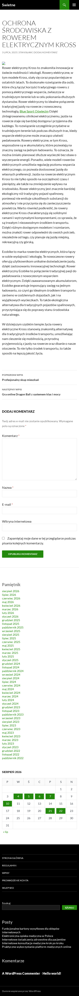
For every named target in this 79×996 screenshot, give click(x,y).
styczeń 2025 (10, 660)
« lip (5, 831)
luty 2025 (8, 656)
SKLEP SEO (8, 887)
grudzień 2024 (11, 663)
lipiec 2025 (9, 638)
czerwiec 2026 (11, 598)
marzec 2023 (10, 740)
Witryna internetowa (16, 521)
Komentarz (10, 436)
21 (50, 811)
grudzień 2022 (11, 750)
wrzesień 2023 (11, 718)
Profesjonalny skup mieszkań (20, 377)
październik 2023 (12, 714)
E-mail (7, 504)
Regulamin (9, 865)
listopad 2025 (10, 623)
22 (60, 811)
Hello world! (52, 973)
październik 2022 (12, 758)
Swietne (8, 5)
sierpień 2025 (10, 634)
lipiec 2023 (9, 725)
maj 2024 (8, 689)
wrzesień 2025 (11, 631)
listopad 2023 (10, 711)
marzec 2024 (10, 696)
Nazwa (7, 487)
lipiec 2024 (9, 681)
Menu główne (74, 5)
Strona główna (12, 858)
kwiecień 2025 (11, 649)
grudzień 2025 (11, 620)
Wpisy (6, 872)
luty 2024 (8, 700)
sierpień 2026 (10, 591)
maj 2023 (8, 732)
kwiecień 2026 (11, 605)
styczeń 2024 (10, 703)
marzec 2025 (10, 652)
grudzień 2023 (11, 707)
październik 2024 (12, 671)
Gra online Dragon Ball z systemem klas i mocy (31, 392)
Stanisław (25, 52)
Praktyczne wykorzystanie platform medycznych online (36, 946)
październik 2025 (12, 627)
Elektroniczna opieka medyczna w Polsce (27, 936)
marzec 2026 (10, 609)
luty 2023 (8, 743)
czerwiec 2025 (11, 642)
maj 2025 (8, 645)
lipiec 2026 (9, 594)
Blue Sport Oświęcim (34, 111)
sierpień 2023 (10, 721)
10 (7, 803)
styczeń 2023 (10, 747)
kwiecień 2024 (11, 692)
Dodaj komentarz (45, 52)
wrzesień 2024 (11, 674)
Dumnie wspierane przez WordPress (21, 991)
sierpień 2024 (10, 678)
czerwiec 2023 (11, 729)
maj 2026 (8, 602)
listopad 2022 (10, 754)
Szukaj (6, 903)
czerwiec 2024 (11, 685)
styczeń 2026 (10, 616)
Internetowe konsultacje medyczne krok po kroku (33, 943)
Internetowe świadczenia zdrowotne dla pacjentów (34, 939)
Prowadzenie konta (15, 880)
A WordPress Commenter (21, 973)
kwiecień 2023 (11, 736)
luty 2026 (8, 613)
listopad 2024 (10, 667)
